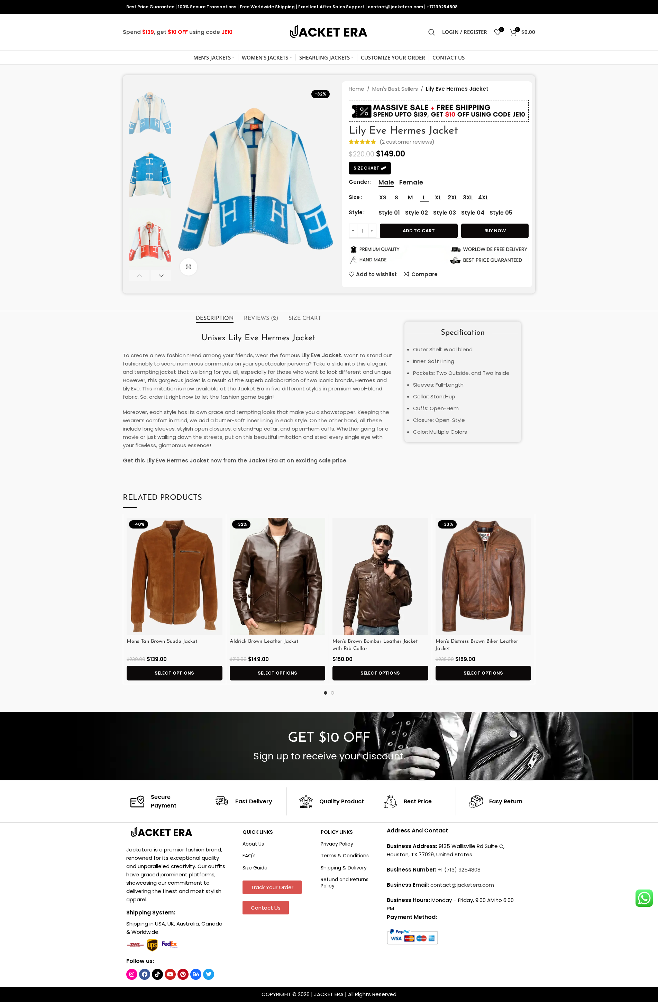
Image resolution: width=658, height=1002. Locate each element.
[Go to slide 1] (325, 693)
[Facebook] (144, 974)
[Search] (432, 32)
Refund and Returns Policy (344, 882)
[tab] (215, 318)
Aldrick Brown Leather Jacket (264, 641)
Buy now (495, 230)
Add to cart (419, 230)
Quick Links (258, 832)
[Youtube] (170, 974)
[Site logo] (329, 31)
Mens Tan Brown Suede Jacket (162, 641)
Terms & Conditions (345, 855)
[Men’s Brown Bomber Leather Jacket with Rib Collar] (380, 576)
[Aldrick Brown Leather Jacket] (278, 576)
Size (354, 197)
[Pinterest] (183, 974)
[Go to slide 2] (332, 693)
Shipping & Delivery (344, 867)
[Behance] (195, 974)
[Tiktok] (157, 974)
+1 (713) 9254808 (459, 869)
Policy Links (337, 832)
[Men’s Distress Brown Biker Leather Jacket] (483, 576)
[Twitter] (208, 974)
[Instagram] (131, 974)
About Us (253, 843)
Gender (359, 182)
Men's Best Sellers (395, 88)
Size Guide (255, 867)
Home (356, 88)
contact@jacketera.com (395, 7)
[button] (139, 275)
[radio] (386, 182)
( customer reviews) (407, 141)
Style (356, 212)
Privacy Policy (337, 843)
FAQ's (249, 855)
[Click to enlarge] (188, 267)
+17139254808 (442, 7)
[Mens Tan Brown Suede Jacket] (174, 576)
